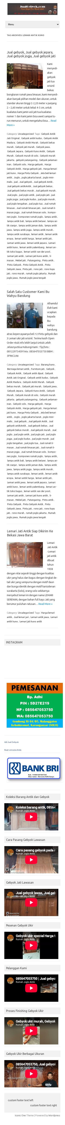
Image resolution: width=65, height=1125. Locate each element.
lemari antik (37, 234)
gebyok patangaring (26, 160)
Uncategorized (26, 134)
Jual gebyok (25, 182)
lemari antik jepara (37, 243)
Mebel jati (20, 260)
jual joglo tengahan (17, 203)
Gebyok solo (19, 164)
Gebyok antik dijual (33, 373)
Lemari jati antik (15, 256)
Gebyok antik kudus (31, 138)
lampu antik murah (43, 230)
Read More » (45, 603)
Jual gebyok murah (45, 190)
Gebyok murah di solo (26, 155)
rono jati (38, 269)
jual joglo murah (46, 199)
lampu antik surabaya (18, 234)
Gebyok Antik (14, 373)
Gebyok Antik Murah (27, 142)
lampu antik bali (15, 221)
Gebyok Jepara (15, 151)
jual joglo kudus (28, 199)
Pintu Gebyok (14, 264)
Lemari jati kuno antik (37, 256)
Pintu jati (27, 269)
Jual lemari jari (21, 617)
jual (16, 182)
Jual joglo (12, 195)
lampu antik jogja (23, 230)
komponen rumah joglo (30, 216)
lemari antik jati (44, 238)
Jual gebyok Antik (43, 182)
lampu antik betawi (36, 221)
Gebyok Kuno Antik (35, 151)
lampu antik (51, 216)
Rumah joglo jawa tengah (32, 278)
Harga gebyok (35, 164)
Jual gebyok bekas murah (20, 190)
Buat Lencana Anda (12, 750)
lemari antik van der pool (37, 251)
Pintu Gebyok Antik (33, 264)
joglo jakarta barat (31, 177)
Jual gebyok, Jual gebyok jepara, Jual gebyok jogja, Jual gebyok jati (31, 54)
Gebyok (50, 369)
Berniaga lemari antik (18, 369)
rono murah (18, 273)
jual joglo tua (35, 203)
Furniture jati (37, 369)
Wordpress (54, 1115)
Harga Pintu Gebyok (28, 173)
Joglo (17, 177)
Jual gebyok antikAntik (19, 186)
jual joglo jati (43, 195)
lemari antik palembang (32, 247)
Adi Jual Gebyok (11, 742)
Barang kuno (48, 364)
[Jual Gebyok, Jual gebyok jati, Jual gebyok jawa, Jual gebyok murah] (32, 14)
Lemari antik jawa (16, 243)
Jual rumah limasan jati (28, 208)
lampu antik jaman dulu (31, 225)
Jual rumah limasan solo (33, 212)
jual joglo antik (26, 195)
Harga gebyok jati (32, 168)
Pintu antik (47, 260)
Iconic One (20, 1115)
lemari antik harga (24, 238)
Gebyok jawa (43, 147)
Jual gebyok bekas (42, 186)
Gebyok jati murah (24, 147)
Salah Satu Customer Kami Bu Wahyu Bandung (28, 293)
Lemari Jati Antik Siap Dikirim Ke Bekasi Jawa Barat (30, 533)
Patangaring (34, 260)
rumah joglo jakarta (36, 273)
